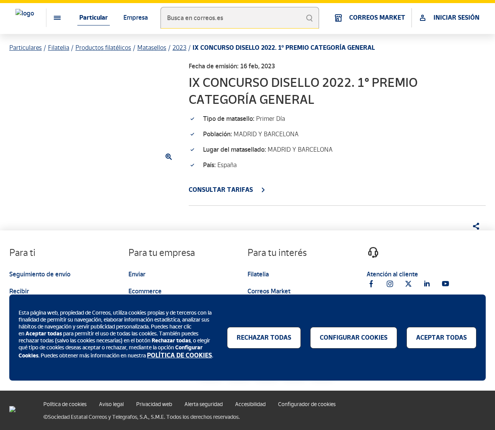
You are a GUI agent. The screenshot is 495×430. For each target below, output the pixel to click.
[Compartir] (473, 226)
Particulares (25, 47)
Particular (93, 17)
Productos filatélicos (103, 47)
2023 (179, 47)
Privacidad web (154, 404)
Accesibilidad (250, 404)
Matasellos (151, 47)
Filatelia (58, 47)
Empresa (135, 17)
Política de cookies (65, 404)
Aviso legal (111, 404)
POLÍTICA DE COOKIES (179, 355)
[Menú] (51, 18)
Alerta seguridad (203, 404)
